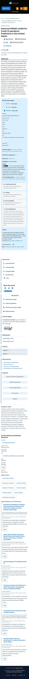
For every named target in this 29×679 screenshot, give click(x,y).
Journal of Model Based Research (12, 18)
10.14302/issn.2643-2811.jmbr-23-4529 (13, 137)
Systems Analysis (21, 483)
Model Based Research (8, 442)
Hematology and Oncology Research (13, 368)
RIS (10, 240)
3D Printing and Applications (11, 362)
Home (2, 18)
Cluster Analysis (21, 488)
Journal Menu (14, 12)
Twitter (15, 675)
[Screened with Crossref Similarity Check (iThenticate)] (8, 328)
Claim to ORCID (8, 291)
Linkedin (21, 675)
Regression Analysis (8, 483)
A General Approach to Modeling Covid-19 (15, 562)
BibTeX (13, 240)
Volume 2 (5, 350)
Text (21, 240)
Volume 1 (5, 353)
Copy (5, 140)
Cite (3, 467)
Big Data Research (8, 364)
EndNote (17, 240)
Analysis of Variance (8, 488)
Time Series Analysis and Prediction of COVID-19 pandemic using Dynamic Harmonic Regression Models (14, 586)
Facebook (9, 675)
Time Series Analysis (8, 478)
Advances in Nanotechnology (11, 366)
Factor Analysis (18, 492)
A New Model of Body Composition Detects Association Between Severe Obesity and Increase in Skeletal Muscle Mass (14, 537)
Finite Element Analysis (8, 497)
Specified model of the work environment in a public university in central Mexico (14, 640)
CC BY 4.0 (8, 46)
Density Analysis (6, 492)
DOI (7, 42)
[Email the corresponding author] (7, 50)
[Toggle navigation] (25, 8)
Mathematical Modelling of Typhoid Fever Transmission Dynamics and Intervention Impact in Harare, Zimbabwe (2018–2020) (14, 507)
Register (6, 8)
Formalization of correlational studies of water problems (14, 611)
